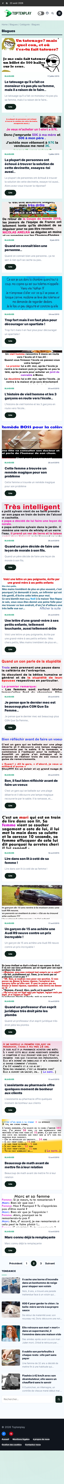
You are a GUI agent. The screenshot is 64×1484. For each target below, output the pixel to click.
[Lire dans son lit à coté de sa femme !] (32, 832)
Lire (10, 107)
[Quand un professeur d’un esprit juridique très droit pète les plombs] (32, 980)
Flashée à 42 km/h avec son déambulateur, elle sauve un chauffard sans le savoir (39, 1379)
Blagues (14, 24)
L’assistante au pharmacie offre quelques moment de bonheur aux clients (30, 1089)
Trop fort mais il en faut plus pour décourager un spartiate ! (31, 322)
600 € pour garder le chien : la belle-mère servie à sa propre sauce (40, 1307)
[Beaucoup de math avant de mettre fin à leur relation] (32, 1136)
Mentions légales (21, 1439)
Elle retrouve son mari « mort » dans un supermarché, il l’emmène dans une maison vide (41, 1331)
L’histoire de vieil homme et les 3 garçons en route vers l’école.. (31, 396)
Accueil (5, 1439)
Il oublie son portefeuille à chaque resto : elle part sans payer (39, 1355)
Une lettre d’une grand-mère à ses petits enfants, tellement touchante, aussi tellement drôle (32, 624)
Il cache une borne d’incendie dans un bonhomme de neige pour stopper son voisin (40, 1283)
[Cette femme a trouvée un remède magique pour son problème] (32, 441)
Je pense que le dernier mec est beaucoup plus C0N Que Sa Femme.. (30, 706)
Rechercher (58, 1399)
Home (5, 24)
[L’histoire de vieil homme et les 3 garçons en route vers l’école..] (32, 367)
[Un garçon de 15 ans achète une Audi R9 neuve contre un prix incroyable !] (32, 902)
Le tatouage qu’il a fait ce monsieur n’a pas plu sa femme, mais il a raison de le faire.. (30, 86)
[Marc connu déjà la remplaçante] (32, 1210)
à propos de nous (41, 1439)
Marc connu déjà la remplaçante (30, 1237)
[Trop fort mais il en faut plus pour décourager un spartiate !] (32, 293)
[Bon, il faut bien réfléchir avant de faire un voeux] (32, 754)
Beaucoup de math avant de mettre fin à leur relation (27, 1165)
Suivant (50, 1263)
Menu (59, 13)
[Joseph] (47, 13)
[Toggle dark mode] (41, 13)
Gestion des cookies (12, 1445)
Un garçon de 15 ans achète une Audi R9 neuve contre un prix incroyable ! (30, 933)
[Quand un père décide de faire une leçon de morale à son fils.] (32, 519)
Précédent (15, 1263)
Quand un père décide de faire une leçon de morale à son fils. (32, 548)
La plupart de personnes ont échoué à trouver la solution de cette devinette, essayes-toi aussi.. (29, 166)
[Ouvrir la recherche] (52, 13)
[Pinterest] (7, 3)
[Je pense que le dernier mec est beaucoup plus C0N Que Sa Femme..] (32, 675)
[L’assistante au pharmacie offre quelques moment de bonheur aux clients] (32, 1058)
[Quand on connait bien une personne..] (32, 219)
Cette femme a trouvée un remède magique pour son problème (26, 472)
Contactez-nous (33, 1445)
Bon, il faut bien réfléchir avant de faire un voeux (31, 782)
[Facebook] (3, 3)
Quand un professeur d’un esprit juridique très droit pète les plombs (30, 1011)
